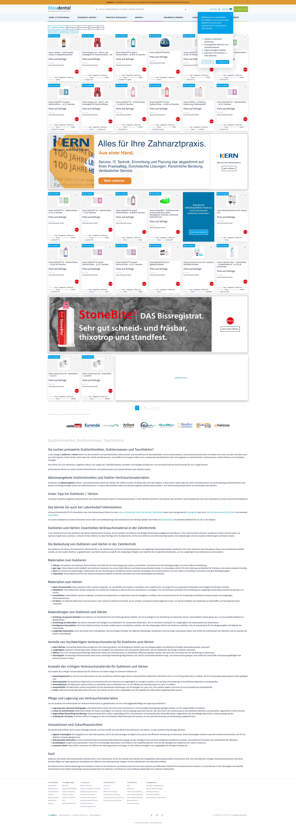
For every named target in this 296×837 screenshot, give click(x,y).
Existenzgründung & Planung (113, 797)
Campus (50, 803)
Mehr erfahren (229, 168)
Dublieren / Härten (69, 32)
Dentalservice (167, 520)
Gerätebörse (52, 785)
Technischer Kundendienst (112, 800)
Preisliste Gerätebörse (88, 794)
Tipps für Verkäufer (68, 797)
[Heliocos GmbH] (222, 425)
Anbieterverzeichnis (69, 803)
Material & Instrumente (116, 17)
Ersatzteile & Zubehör (87, 17)
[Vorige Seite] (153, 408)
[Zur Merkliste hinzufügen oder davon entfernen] (76, 37)
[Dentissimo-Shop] (203, 426)
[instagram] (157, 815)
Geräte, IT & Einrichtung (59, 17)
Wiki (63, 800)
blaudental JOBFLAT (153, 794)
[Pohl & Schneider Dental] (111, 425)
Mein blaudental (86, 785)
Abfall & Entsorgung (110, 791)
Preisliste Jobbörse (86, 803)
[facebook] (151, 815)
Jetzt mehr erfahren (198, 232)
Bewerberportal (53, 797)
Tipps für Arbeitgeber (69, 788)
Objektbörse (52, 800)
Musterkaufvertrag (152, 791)
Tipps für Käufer (67, 794)
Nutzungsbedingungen (135, 794)
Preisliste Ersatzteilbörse (88, 800)
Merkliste (65, 785)
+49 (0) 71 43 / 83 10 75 (222, 815)
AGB (128, 785)
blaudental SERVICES (230, 17)
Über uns (106, 788)
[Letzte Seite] (158, 408)
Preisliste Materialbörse (88, 797)
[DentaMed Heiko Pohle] (148, 425)
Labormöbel (53, 515)
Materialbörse (53, 32)
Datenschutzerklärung (134, 791)
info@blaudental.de (240, 815)
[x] (162, 815)
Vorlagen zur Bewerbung (154, 785)
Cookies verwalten (133, 803)
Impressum (131, 788)
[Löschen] (59, 32)
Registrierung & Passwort (88, 791)
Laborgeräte (192, 512)
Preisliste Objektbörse (88, 806)
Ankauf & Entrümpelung (111, 794)
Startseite (106, 785)
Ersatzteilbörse (53, 791)
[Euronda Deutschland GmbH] (92, 426)
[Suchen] (185, 9)
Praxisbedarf (157, 512)
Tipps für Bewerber (68, 791)
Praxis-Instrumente (143, 512)
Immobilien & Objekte (173, 17)
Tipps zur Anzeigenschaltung (90, 788)
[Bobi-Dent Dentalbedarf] (185, 426)
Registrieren (223, 62)
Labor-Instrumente (126, 512)
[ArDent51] (129, 425)
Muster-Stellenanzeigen (154, 788)
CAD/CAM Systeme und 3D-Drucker (220, 512)
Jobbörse (139, 17)
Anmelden (208, 62)
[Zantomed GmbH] (74, 425)
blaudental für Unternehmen (156, 797)
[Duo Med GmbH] (166, 426)
